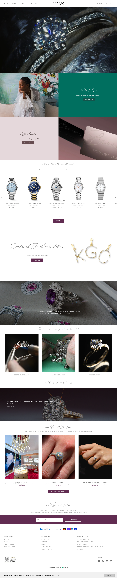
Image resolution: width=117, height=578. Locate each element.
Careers (44, 542)
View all (58, 221)
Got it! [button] (109, 575)
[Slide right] (62, 216)
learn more (10, 407)
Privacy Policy (82, 552)
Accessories (24, 3)
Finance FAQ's (82, 544)
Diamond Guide (9, 544)
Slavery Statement (47, 549)
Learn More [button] (55, 575)
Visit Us (6, 539)
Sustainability (46, 547)
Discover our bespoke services (58, 317)
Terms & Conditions (84, 539)
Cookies (80, 549)
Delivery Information (85, 542)
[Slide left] (55, 216)
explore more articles (58, 491)
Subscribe (73, 520)
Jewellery (6, 3)
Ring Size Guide (9, 547)
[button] (98, 3)
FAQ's (6, 542)
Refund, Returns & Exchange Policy (90, 547)
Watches (15, 3)
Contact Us (45, 539)
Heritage (44, 544)
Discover (34, 3)
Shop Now (37, 260)
